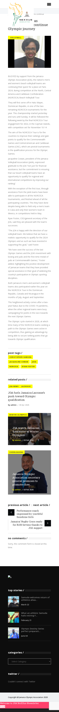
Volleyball (15, 38)
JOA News (14, 386)
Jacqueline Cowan (18, 362)
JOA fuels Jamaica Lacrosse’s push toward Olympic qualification (26, 396)
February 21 (26, 620)
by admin (12, 405)
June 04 (24, 636)
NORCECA (13, 366)
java (34, 362)
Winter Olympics (18, 415)
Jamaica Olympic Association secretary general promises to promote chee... (26, 479)
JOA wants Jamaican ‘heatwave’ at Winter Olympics (25, 431)
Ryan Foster (28, 366)
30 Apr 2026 (24, 405)
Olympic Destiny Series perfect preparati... (32, 630)
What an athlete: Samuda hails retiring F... (34, 614)
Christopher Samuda (20, 357)
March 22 (25, 604)
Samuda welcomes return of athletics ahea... (35, 598)
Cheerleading (16, 452)
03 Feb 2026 (28, 440)
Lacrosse (26, 386)
